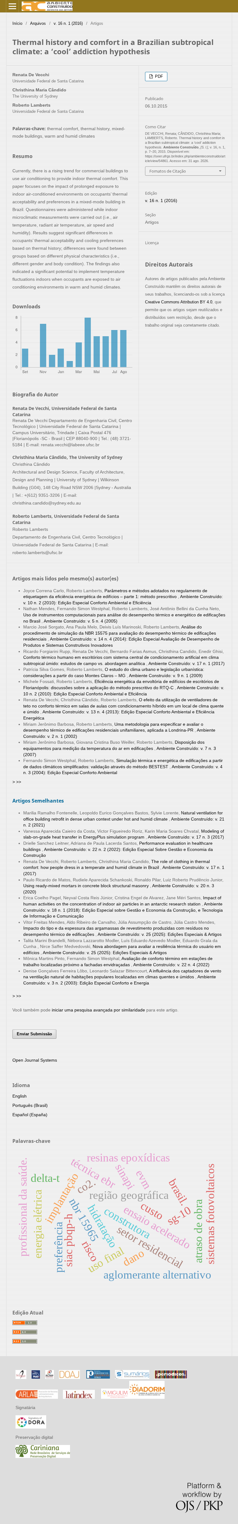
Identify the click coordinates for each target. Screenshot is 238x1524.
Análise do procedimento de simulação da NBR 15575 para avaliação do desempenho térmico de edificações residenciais (119, 632)
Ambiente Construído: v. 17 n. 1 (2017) (186, 663)
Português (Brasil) (30, 1105)
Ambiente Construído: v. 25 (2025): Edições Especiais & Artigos (160, 934)
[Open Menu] (12, 6)
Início (17, 23)
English (19, 1096)
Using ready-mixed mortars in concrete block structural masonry (86, 885)
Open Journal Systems (34, 1060)
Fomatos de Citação (167, 171)
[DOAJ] (69, 1377)
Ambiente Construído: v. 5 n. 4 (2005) (80, 621)
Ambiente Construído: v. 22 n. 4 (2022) (171, 964)
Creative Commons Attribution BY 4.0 (178, 302)
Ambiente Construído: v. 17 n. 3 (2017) (186, 837)
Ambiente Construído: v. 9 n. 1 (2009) (166, 675)
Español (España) (29, 1114)
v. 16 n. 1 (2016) (68, 23)
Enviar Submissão (34, 1034)
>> (18, 781)
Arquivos (38, 23)
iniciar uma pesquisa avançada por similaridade (98, 1009)
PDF (158, 76)
